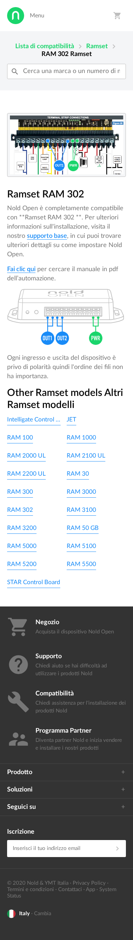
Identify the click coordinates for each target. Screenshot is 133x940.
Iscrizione (20, 832)
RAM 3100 (81, 510)
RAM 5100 (81, 546)
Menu (37, 15)
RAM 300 (20, 492)
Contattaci (70, 889)
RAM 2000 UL (26, 456)
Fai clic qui (21, 269)
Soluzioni (20, 790)
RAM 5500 (81, 564)
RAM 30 (78, 474)
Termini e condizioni (30, 889)
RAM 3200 (22, 528)
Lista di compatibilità (44, 46)
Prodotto (19, 772)
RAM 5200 (22, 564)
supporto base (47, 236)
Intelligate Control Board (34, 419)
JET (71, 419)
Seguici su (21, 807)
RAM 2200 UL (26, 474)
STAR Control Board (33, 582)
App (90, 889)
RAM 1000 (81, 438)
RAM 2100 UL (86, 456)
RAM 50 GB (83, 528)
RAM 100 (20, 438)
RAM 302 (20, 510)
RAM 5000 (22, 546)
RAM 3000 (81, 492)
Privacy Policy (89, 883)
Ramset (97, 46)
